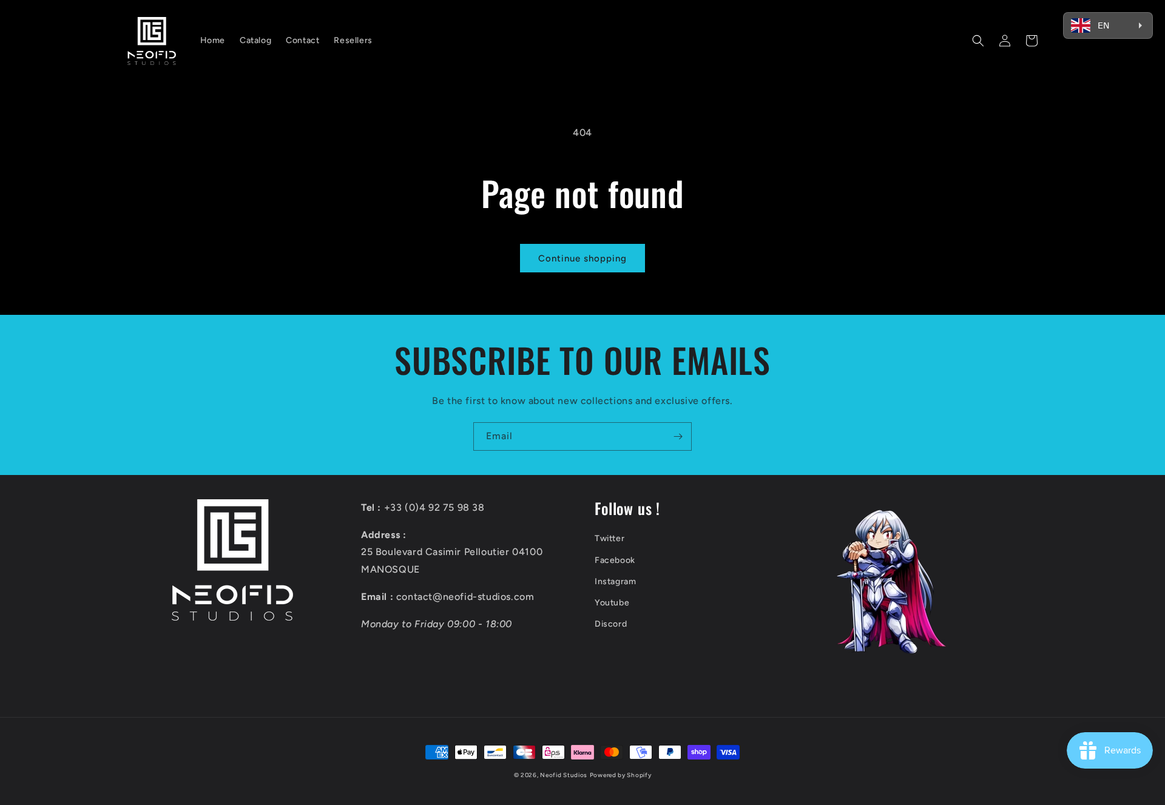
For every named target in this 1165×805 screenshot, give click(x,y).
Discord (611, 624)
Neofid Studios (563, 775)
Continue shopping (582, 258)
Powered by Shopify (621, 775)
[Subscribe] (677, 436)
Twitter (609, 538)
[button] (978, 40)
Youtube (612, 603)
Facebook (615, 560)
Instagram (615, 581)
